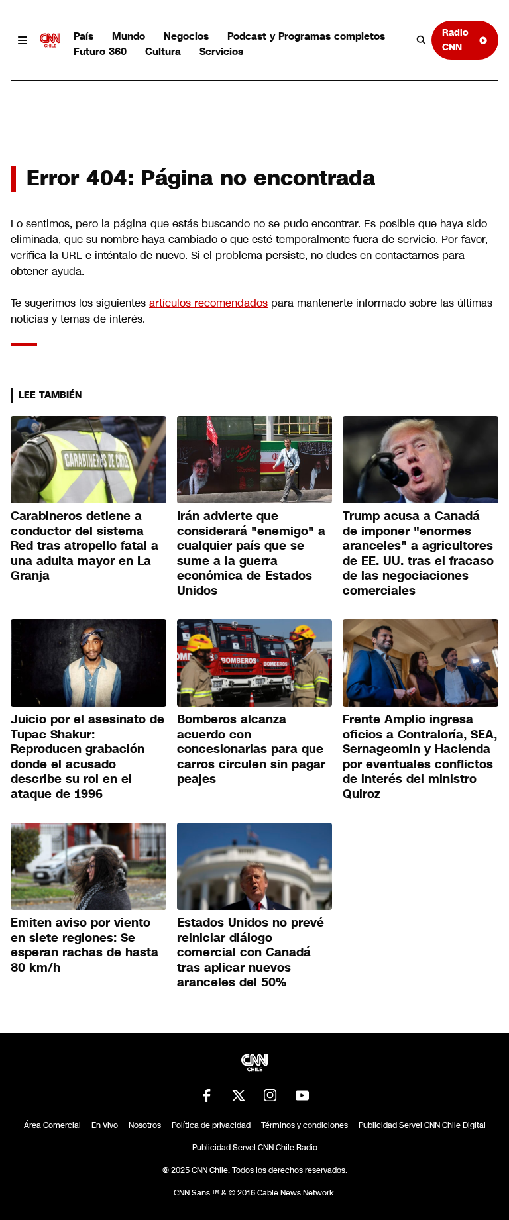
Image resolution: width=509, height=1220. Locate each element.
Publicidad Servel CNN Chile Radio (254, 1148)
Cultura (163, 51)
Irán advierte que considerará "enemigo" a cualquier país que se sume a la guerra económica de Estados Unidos (251, 553)
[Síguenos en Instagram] (270, 1095)
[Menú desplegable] (22, 40)
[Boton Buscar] (421, 40)
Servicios (221, 51)
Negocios (186, 36)
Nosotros (145, 1125)
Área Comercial (52, 1125)
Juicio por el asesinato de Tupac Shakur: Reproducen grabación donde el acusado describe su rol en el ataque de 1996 (87, 757)
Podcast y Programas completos (306, 36)
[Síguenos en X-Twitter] (238, 1095)
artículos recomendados (208, 303)
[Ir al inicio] (50, 40)
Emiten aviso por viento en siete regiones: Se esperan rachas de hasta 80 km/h (84, 945)
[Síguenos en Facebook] (206, 1095)
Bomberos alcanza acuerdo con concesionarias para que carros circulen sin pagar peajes (251, 749)
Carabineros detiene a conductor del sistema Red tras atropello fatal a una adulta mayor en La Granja (84, 545)
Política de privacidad (211, 1125)
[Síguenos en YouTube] (302, 1095)
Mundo (128, 36)
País (83, 36)
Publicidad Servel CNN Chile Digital (422, 1125)
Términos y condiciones (304, 1125)
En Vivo (104, 1125)
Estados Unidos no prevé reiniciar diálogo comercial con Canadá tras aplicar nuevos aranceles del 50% (250, 952)
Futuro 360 (100, 51)
